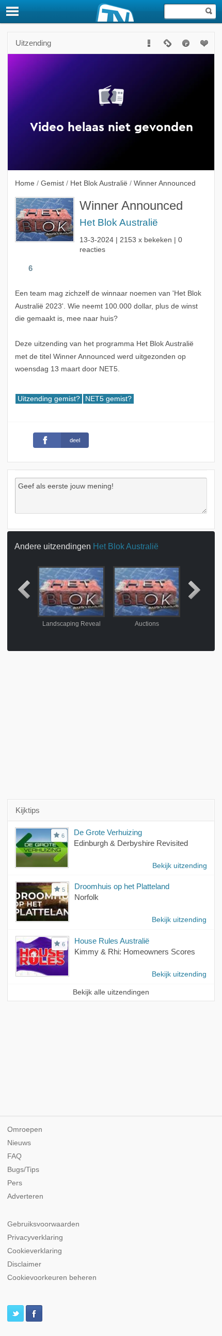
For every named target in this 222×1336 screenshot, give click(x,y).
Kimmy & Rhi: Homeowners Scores (134, 951)
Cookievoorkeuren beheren (52, 1277)
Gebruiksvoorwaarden (43, 1224)
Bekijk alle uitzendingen (111, 992)
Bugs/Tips (23, 1169)
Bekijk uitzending (179, 866)
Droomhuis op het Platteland (121, 886)
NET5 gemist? (108, 399)
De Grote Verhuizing (108, 832)
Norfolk (86, 897)
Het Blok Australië (119, 222)
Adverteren (25, 1196)
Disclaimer (24, 1264)
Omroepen (24, 1129)
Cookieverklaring (34, 1251)
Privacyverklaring (35, 1237)
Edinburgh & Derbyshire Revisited (131, 843)
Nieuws (19, 1143)
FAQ (14, 1156)
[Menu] (13, 11)
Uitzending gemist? (49, 399)
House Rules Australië (111, 940)
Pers (14, 1183)
